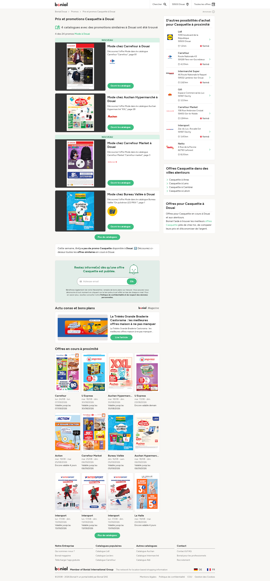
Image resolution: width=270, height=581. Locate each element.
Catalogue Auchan (145, 551)
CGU (189, 577)
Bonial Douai (61, 12)
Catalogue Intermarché (147, 555)
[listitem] (67, 381)
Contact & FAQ (184, 551)
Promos (75, 12)
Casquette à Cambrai (181, 187)
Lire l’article (121, 337)
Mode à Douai (82, 33)
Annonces (207, 12)
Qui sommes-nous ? (65, 551)
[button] (107, 64)
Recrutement (183, 560)
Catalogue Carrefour (106, 560)
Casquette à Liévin (179, 190)
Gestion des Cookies (205, 577)
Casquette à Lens (178, 183)
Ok (132, 281)
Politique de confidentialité (172, 577)
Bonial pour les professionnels (191, 555)
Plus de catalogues (107, 237)
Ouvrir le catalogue (121, 85)
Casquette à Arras (179, 179)
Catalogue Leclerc (104, 555)
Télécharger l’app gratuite (67, 560)
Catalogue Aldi (143, 560)
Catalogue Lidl (102, 551)
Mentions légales (148, 577)
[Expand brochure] (80, 66)
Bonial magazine (63, 555)
